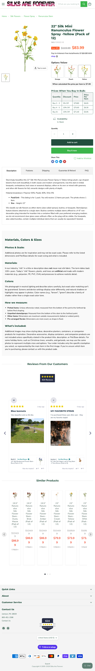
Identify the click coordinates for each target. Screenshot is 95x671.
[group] (15, 528)
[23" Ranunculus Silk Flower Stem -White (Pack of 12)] (85, 496)
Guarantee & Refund (67, 170)
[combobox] (69, 4)
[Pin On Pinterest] (64, 161)
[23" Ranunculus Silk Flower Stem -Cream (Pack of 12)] (57, 496)
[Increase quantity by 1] (73, 134)
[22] (6, 78)
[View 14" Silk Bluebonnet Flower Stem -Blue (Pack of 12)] (40, 461)
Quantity (54, 129)
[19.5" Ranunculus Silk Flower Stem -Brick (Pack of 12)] (29, 496)
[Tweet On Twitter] (56, 161)
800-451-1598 (7, 617)
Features (29, 170)
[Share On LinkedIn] (60, 161)
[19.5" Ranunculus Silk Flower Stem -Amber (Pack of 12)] (43, 496)
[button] (27, 430)
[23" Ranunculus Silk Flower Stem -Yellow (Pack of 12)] (71, 496)
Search (47, 664)
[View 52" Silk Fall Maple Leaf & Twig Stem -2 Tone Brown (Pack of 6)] (80, 461)
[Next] (90, 433)
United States (46, 638)
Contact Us (6, 621)
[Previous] (5, 433)
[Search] (84, 4)
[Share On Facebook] (52, 161)
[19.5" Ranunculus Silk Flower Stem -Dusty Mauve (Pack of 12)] (15, 496)
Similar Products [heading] (47, 480)
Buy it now (72, 150)
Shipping (45, 170)
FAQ (87, 170)
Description (11, 170)
